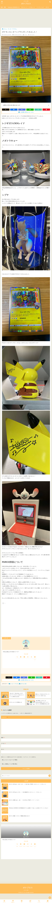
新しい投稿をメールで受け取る (9, 764)
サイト (2, 749)
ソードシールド (40, 7)
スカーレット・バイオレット (28, 7)
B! (22, 109)
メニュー (4, 902)
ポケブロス (26, 4)
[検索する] (49, 776)
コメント (5, 717)
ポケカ (47, 7)
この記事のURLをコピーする (26, 112)
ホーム (5, 29)
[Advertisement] (26, 18)
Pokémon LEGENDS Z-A (13, 7)
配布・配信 (3, 7)
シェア (30, 902)
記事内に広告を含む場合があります (11, 105)
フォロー (39, 902)
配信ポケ (13, 902)
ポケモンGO (23, 683)
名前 (3, 737)
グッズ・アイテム (12, 29)
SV (21, 902)
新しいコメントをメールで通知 (9, 759)
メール (3, 743)
